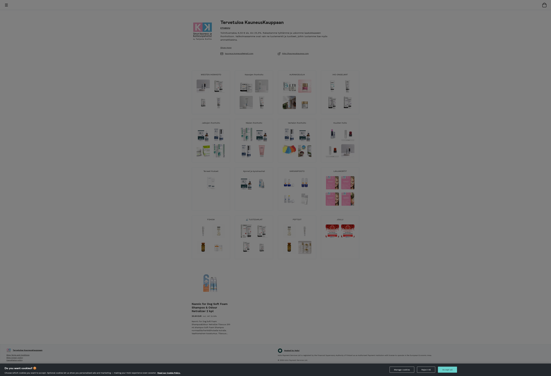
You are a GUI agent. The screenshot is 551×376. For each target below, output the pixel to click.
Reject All (426, 369)
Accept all (447, 369)
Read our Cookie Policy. (169, 373)
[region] (275, 370)
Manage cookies (402, 369)
